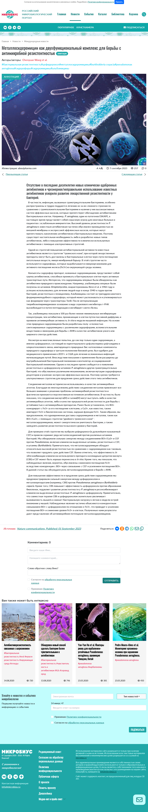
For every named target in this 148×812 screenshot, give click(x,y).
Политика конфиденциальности (50, 769)
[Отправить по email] (137, 528)
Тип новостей (131, 696)
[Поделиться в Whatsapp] (132, 528)
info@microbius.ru (11, 786)
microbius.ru (81, 758)
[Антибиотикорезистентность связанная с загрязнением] (18, 622)
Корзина (133, 14)
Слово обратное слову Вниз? (43, 568)
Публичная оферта (49, 776)
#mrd (21, 656)
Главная (61, 14)
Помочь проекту (47, 788)
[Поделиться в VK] (117, 528)
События (89, 14)
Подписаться (135, 27)
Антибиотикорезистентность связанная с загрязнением (17, 646)
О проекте (44, 782)
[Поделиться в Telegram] (127, 528)
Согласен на (79, 722)
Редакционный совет (50, 752)
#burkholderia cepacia (102, 64)
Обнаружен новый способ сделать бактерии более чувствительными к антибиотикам (53, 650)
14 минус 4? (57, 703)
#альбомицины (60, 68)
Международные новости (36, 41)
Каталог (102, 14)
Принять (119, 2)
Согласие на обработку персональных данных (51, 759)
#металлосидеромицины (74, 64)
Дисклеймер (45, 793)
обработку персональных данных (86, 722)
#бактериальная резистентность (21, 64)
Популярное (66, 27)
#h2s (57, 670)
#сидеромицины (41, 68)
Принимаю (77, 716)
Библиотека (118, 14)
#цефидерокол (50, 64)
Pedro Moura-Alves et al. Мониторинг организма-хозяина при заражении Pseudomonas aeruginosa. (127, 650)
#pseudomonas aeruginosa (127, 660)
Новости (75, 14)
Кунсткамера (85, 27)
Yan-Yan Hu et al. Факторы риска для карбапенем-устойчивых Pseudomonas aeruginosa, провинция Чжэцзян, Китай (91, 652)
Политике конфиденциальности (101, 2)
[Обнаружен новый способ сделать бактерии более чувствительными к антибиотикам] (55, 622)
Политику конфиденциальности (84, 716)
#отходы (14, 663)
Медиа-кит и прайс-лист (50, 799)
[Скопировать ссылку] (142, 528)
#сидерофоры (22, 68)
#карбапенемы (95, 667)
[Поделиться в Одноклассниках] (122, 528)
